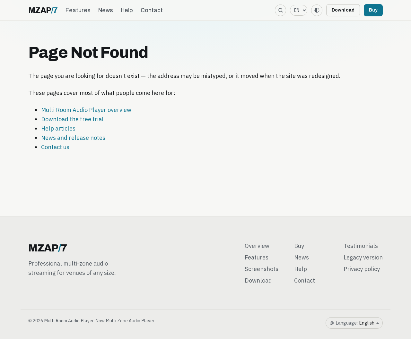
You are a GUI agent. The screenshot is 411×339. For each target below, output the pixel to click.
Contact (152, 10)
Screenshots (261, 269)
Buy (373, 10)
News (105, 10)
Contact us (55, 147)
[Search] (280, 10)
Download (343, 10)
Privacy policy (362, 269)
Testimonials (361, 246)
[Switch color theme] (316, 10)
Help (127, 10)
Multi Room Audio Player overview (86, 110)
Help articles (58, 128)
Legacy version (363, 257)
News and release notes (73, 137)
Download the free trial (72, 119)
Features (78, 10)
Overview (257, 246)
